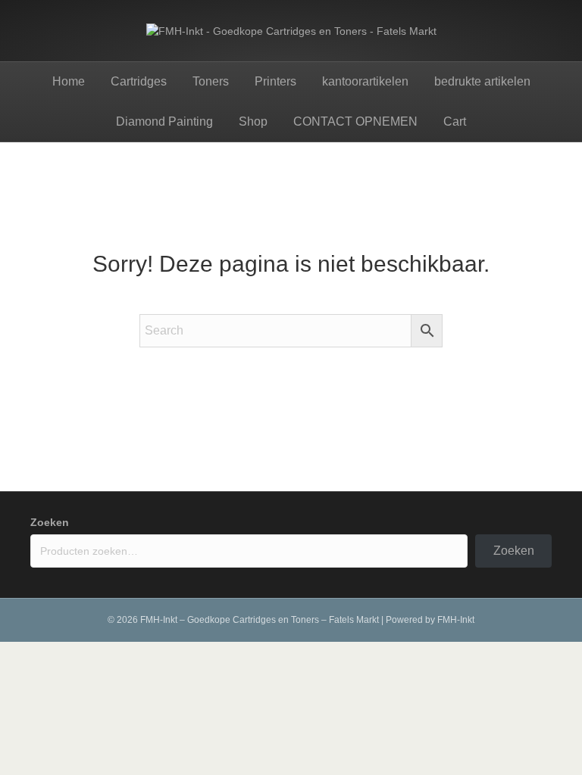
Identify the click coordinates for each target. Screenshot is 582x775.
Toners (210, 81)
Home (68, 81)
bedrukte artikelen (482, 81)
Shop (253, 121)
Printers (275, 81)
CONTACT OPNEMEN (355, 121)
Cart (454, 121)
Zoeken (49, 522)
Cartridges (139, 81)
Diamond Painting (164, 121)
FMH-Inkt (455, 620)
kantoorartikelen (365, 81)
